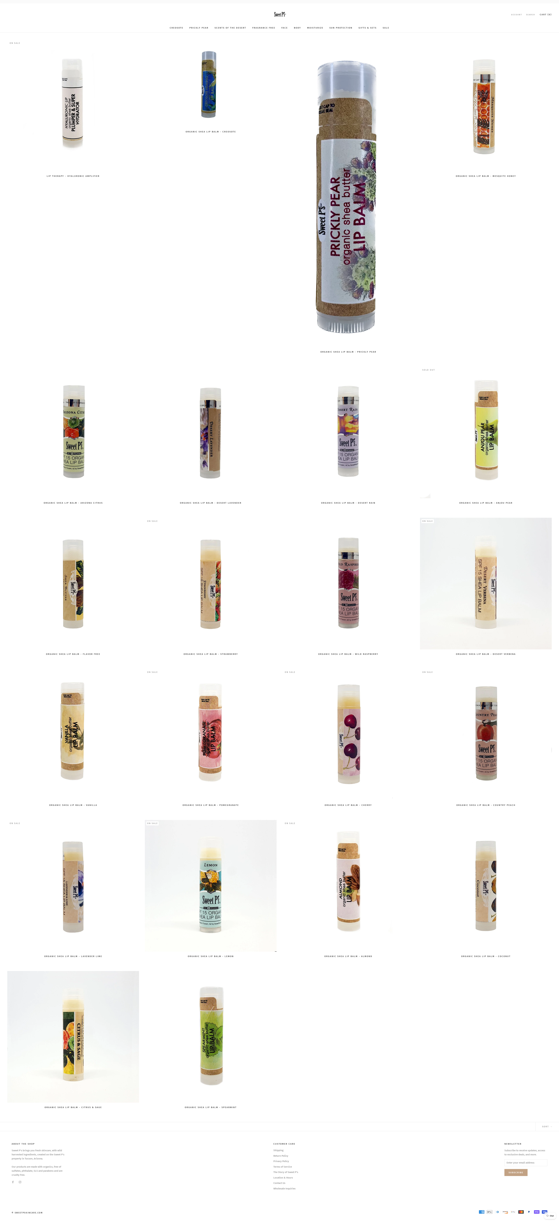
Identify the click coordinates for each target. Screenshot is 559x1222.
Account (516, 15)
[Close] (552, 1169)
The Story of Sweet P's (285, 1172)
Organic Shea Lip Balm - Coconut (486, 956)
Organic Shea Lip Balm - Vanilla (73, 805)
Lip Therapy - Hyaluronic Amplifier (73, 176)
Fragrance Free (263, 27)
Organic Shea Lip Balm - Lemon (211, 956)
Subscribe (527, 1210)
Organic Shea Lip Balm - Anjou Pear (486, 503)
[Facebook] (13, 1182)
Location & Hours (283, 1177)
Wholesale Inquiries (284, 1188)
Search (530, 15)
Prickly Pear (198, 27)
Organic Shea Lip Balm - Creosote (211, 131)
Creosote (176, 27)
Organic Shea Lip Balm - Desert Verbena (486, 654)
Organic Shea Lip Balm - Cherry (348, 805)
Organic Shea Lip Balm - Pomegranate (211, 805)
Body (297, 27)
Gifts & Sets (368, 27)
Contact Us (279, 1183)
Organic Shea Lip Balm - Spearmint (211, 1107)
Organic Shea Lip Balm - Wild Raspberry (348, 654)
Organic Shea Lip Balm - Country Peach (485, 805)
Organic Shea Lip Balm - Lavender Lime (73, 956)
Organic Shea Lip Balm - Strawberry (211, 654)
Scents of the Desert (230, 27)
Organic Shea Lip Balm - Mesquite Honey (486, 176)
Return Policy (280, 1155)
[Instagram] (20, 1182)
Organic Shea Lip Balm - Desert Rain (348, 503)
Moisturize (315, 27)
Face (284, 27)
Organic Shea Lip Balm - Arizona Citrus (73, 503)
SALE (386, 27)
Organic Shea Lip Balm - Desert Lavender (211, 503)
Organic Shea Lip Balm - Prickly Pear (348, 352)
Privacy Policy (281, 1161)
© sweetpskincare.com (27, 1213)
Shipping (278, 1150)
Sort (546, 1126)
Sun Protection (340, 27)
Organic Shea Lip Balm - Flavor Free (73, 654)
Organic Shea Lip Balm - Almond (348, 956)
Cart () (546, 14)
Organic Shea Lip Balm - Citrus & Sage (73, 1107)
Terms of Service (282, 1166)
